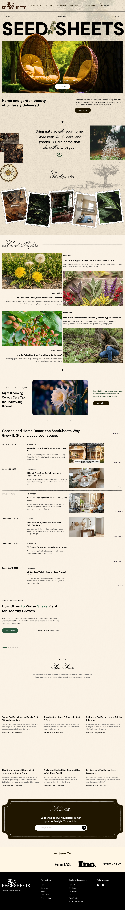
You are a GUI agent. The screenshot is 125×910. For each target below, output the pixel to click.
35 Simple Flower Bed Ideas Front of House (47, 547)
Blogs (43, 891)
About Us (44, 888)
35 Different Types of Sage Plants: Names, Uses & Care (88, 260)
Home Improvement (76, 901)
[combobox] (111, 5)
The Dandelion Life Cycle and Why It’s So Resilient (39, 297)
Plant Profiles (89, 6)
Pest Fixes (74, 6)
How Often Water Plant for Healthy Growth (29, 608)
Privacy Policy (46, 898)
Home (43, 885)
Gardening (62, 6)
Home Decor (36, 6)
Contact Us (45, 895)
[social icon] (98, 885)
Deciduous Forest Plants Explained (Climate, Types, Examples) (92, 317)
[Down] (59, 154)
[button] (39, 86)
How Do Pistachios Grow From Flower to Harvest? (39, 355)
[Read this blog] (60, 397)
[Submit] (84, 828)
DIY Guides (49, 6)
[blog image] (62, 701)
